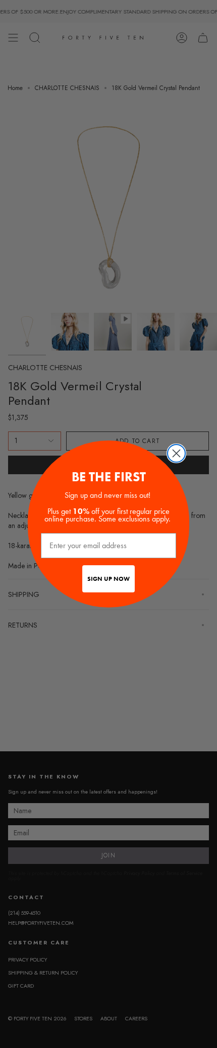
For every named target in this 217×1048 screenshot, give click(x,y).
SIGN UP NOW (108, 579)
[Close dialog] (176, 453)
